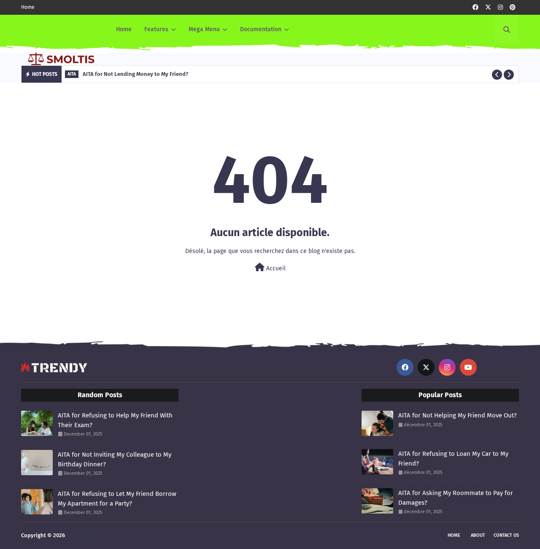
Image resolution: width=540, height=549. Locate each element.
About (478, 535)
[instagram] (500, 7)
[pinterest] (512, 7)
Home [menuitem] (124, 29)
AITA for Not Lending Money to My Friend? (135, 74)
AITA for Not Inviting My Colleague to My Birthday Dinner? (114, 459)
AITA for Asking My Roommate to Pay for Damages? (455, 497)
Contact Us (506, 535)
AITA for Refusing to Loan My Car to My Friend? (453, 458)
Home (28, 7)
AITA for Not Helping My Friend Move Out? (457, 415)
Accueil (275, 268)
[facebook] (475, 7)
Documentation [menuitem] (260, 29)
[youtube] (468, 367)
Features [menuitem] (156, 29)
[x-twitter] (488, 7)
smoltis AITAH (83, 535)
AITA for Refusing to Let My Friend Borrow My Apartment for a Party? (117, 498)
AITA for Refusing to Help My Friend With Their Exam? (115, 420)
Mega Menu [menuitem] (204, 29)
